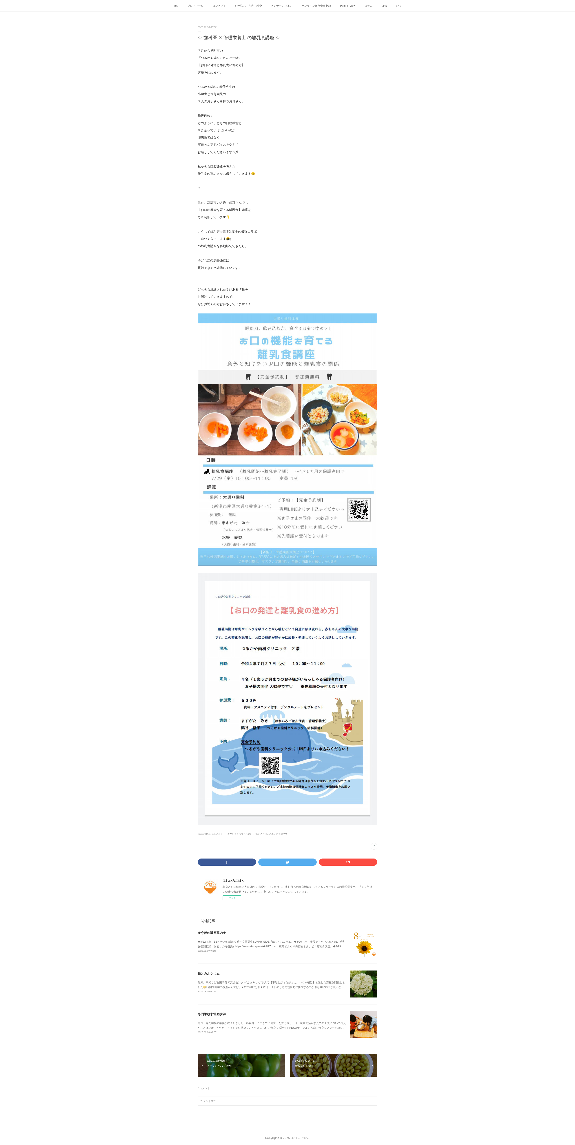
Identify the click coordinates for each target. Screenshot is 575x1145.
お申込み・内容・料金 (248, 5)
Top (176, 5)
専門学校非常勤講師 (212, 1014)
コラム (369, 5)
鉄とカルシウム (209, 973)
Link (384, 5)
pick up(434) (204, 834)
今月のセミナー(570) (222, 834)
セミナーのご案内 (281, 5)
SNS (398, 5)
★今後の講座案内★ (212, 932)
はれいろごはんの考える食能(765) (271, 834)
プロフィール (195, 5)
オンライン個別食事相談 (316, 5)
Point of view (348, 5)
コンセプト (219, 5)
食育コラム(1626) (243, 834)
